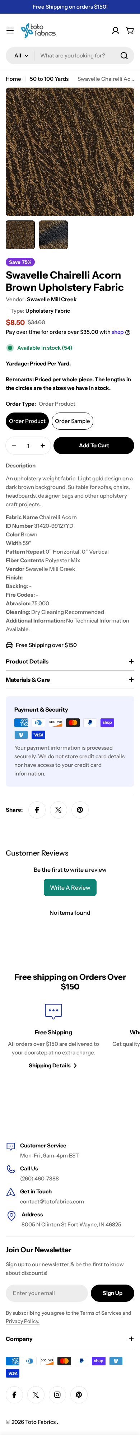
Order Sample (72, 421)
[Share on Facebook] (37, 810)
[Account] (115, 30)
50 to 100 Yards (49, 78)
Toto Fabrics (41, 1421)
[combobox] (70, 55)
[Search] (124, 55)
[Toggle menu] (10, 30)
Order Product (27, 421)
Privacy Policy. (22, 1321)
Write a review (70, 887)
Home (13, 78)
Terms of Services (100, 1313)
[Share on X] (58, 810)
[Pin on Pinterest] (80, 810)
